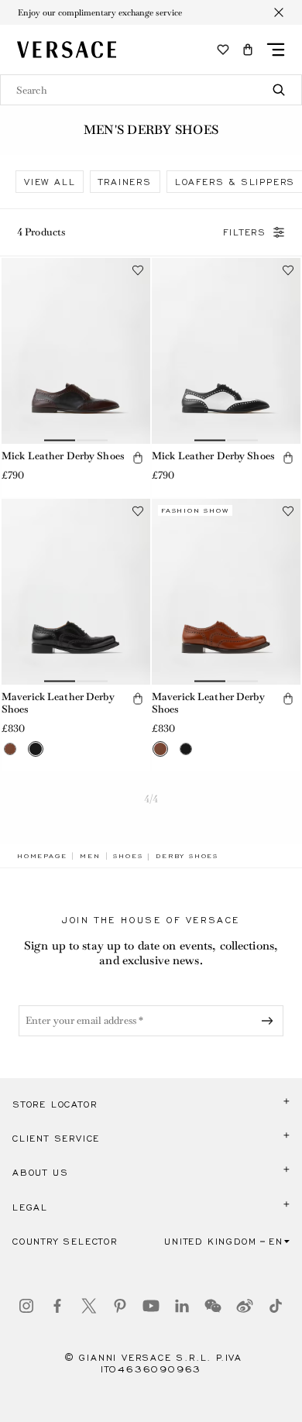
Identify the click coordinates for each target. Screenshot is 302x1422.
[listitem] (49, 181)
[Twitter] (89, 1306)
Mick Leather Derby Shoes (63, 455)
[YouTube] (151, 1306)
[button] (248, 49)
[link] (42, 856)
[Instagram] (26, 1306)
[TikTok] (275, 1306)
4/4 (151, 798)
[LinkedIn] (182, 1306)
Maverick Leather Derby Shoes (58, 703)
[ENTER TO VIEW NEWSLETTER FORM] (270, 1020)
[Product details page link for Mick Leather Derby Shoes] (76, 351)
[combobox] (151, 90)
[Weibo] (244, 1306)
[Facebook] (57, 1306)
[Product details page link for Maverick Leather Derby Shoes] (76, 592)
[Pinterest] (120, 1306)
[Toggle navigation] (275, 49)
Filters (244, 232)
